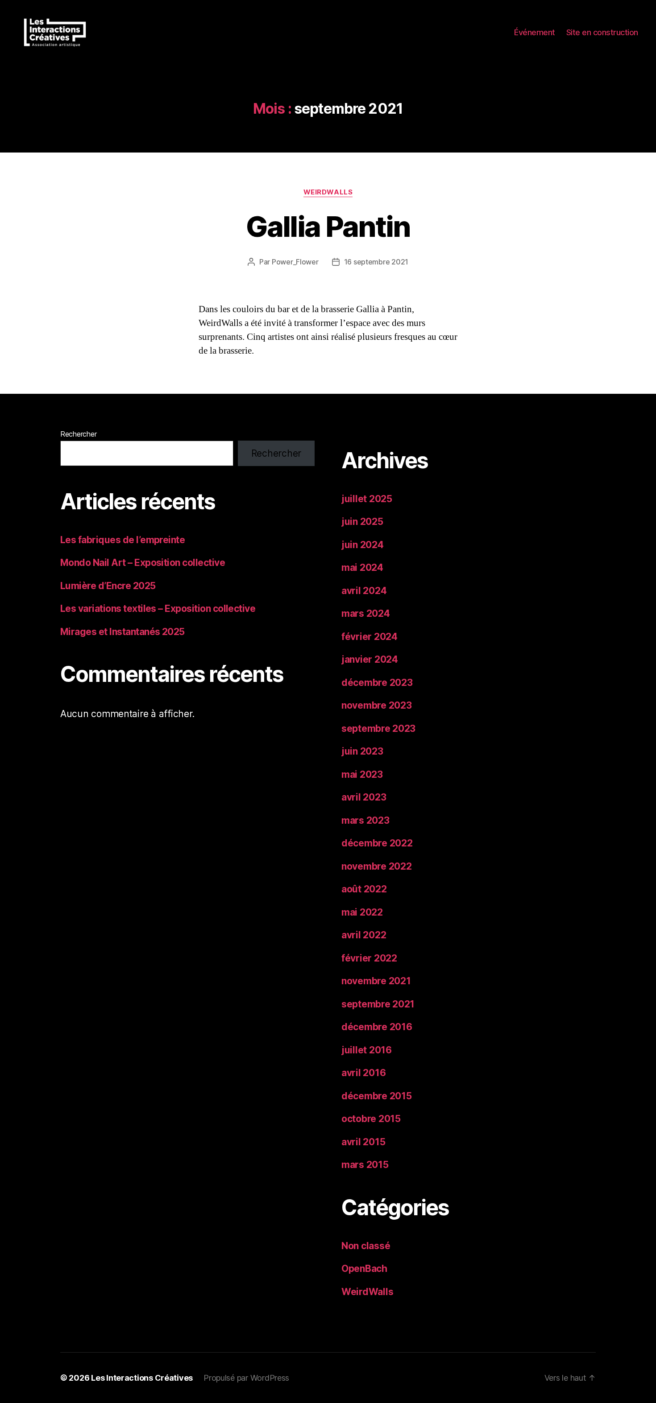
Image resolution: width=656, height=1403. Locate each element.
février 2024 (369, 636)
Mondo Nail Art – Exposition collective (142, 562)
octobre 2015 (371, 1118)
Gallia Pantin (328, 226)
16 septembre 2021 (376, 261)
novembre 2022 (376, 866)
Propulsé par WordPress (246, 1377)
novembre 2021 (376, 980)
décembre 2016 (376, 1026)
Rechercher (78, 433)
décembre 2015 (376, 1096)
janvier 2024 (369, 659)
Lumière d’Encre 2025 (108, 585)
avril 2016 (363, 1072)
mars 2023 (365, 820)
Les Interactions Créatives (142, 1377)
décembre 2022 (377, 843)
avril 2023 (363, 797)
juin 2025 (362, 521)
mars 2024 (365, 613)
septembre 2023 (378, 728)
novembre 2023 (376, 705)
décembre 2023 (377, 682)
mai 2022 (362, 912)
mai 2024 (362, 567)
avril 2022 (363, 935)
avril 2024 (363, 590)
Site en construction (602, 32)
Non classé (365, 1245)
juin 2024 (362, 544)
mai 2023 (362, 774)
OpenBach (364, 1268)
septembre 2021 (378, 1004)
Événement (534, 32)
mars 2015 (365, 1164)
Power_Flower (295, 261)
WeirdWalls (328, 192)
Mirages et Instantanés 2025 (122, 631)
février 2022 (369, 958)
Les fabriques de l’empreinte (122, 539)
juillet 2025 (366, 498)
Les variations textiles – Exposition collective (157, 608)
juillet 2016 (366, 1050)
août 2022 (364, 889)
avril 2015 (363, 1141)
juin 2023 (362, 751)
